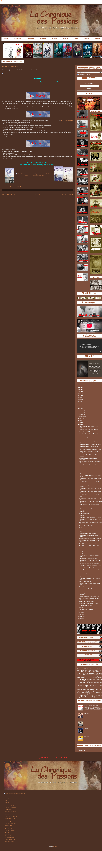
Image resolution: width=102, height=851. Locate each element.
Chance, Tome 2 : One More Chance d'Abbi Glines (90, 449)
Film (80, 673)
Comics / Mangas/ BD (10, 839)
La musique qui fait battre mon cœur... (86, 676)
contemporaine (12, 186)
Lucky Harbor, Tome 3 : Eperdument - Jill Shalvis (90, 517)
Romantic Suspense (9, 825)
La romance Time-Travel (10, 805)
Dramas (7, 827)
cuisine (96, 685)
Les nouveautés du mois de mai (86, 609)
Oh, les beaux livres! (9, 837)
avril (80, 612)
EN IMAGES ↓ (66, 38)
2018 (79, 401)
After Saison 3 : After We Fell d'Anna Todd (88, 591)
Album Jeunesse (80, 668)
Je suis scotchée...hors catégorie (92, 674)
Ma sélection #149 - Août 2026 (91, 705)
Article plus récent (8, 194)
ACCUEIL (6, 38)
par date (89, 74)
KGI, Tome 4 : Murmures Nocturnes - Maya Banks (90, 538)
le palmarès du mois (87, 688)
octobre (81, 414)
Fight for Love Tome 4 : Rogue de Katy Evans (89, 508)
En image (86, 671)
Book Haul (95, 668)
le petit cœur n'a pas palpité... (91, 689)
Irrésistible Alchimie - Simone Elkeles (87, 533)
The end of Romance (9, 835)
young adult (80, 697)
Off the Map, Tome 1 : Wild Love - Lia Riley (88, 429)
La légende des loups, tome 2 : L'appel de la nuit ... (90, 565)
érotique (89, 697)
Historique (92, 673)
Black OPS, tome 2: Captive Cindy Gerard (88, 558)
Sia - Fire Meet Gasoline (84, 513)
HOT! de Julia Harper (84, 468)
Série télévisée (81, 682)
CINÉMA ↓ (77, 38)
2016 (79, 406)
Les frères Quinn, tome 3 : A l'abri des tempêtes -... (90, 444)
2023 (79, 391)
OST (90, 681)
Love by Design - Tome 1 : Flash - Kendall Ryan (89, 563)
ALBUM (7, 843)
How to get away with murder (86, 588)
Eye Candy (81, 515)
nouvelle (83, 691)
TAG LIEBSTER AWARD (84, 470)
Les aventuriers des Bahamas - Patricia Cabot (89, 567)
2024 (79, 389)
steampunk (89, 692)
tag (95, 692)
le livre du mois (91, 686)
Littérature (20, 186)
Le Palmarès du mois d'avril (85, 605)
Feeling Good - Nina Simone (85, 553)
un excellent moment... (86, 695)
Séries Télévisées (9, 828)
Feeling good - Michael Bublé (85, 551)
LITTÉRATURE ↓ (31, 38)
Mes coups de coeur (9, 821)
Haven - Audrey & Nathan (85, 581)
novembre (81, 412)
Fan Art (93, 671)
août (80, 418)
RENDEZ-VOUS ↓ (18, 38)
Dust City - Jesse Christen (84, 527)
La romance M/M (9, 834)
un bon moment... (82, 694)
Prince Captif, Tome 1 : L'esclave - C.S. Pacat (88, 603)
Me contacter (8, 798)
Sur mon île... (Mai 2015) (84, 431)
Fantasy (100, 671)
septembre (81, 416)
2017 (79, 404)
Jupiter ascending (83, 573)
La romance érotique (9, 841)
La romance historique (10, 830)
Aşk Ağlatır (86, 713)
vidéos (99, 695)
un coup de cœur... (96, 694)
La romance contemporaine (11, 820)
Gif (85, 673)
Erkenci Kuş (86, 736)
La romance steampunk (10, 811)
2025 (79, 387)
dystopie (84, 686)
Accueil (37, 194)
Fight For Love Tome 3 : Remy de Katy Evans (89, 596)
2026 (79, 385)
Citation (96, 670)
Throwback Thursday (93, 682)
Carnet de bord (87, 670)
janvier (81, 618)
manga (78, 691)
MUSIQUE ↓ (54, 38)
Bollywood (88, 668)
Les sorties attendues (97, 677)
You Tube (7, 802)
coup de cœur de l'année (86, 685)
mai (80, 424)
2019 (79, 399)
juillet (80, 420)
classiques (84, 684)
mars (80, 614)
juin (80, 422)
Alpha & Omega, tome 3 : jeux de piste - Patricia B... (90, 543)
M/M (94, 679)
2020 (79, 397)
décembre (81, 410)
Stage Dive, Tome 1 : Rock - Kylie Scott (87, 525)
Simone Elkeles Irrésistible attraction (87, 549)
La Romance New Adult (10, 818)
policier (90, 691)
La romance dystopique (10, 807)
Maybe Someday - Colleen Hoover (86, 601)
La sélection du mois (9, 804)
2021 (79, 395)
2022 (79, 393)
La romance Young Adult (10, 823)
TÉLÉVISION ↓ (43, 38)
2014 (79, 621)
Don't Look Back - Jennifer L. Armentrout (88, 437)
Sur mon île (97, 681)
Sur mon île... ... (82, 607)
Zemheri (86, 728)
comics (89, 684)
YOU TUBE (87, 38)
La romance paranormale (11, 816)
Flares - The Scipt (83, 586)
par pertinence (81, 74)
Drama (78, 671)
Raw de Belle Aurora (83, 439)
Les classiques (8, 809)
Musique (100, 679)
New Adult (82, 681)
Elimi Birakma (87, 721)
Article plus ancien (66, 194)
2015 (79, 408)
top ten (98, 692)
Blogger (55, 846)
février (81, 616)
